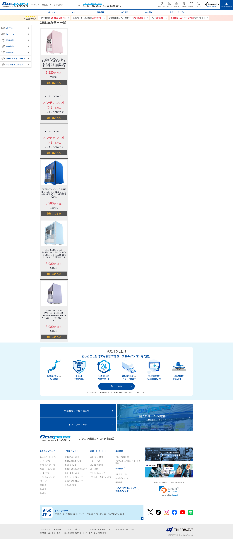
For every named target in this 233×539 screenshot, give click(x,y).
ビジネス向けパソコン (48, 477)
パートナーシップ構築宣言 (95, 533)
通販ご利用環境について (74, 481)
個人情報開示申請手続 (72, 533)
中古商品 (43, 489)
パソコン (10, 28)
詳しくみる (116, 386)
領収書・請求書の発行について (76, 469)
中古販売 (10, 46)
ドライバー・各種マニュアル (100, 477)
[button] (169, 490)
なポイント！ (188, 17)
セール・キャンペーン (15, 58)
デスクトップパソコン (48, 469)
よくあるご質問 (70, 485)
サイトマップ (45, 529)
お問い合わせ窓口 (96, 457)
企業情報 (119, 468)
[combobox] (61, 4)
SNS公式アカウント (122, 478)
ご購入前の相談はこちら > (92, 4)
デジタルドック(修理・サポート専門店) (127, 462)
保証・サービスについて (74, 477)
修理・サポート (96, 451)
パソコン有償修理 (96, 465)
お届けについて (70, 465)
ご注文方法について (72, 457)
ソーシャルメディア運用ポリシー (99, 529)
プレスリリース (121, 474)
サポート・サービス (14, 64)
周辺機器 (10, 40)
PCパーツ (10, 34)
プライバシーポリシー (73, 529)
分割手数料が (53, 17)
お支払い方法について (73, 461)
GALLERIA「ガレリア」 (48, 457)
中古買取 (10, 52)
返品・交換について (72, 473)
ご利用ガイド (70, 451)
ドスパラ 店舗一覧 (122, 457)
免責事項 (57, 529)
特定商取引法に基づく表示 (50, 533)
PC (158, 17)
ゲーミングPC (45, 461)
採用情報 (118, 482)
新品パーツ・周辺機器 (88, 17)
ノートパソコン (45, 473)
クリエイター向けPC (47, 465)
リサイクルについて (97, 473)
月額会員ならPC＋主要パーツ (127, 17)
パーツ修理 (94, 469)
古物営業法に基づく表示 (125, 529)
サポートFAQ (95, 461)
